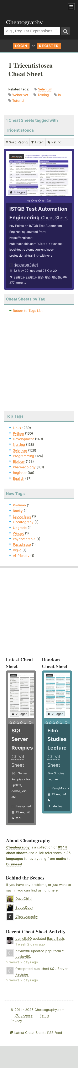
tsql (18, 818)
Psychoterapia (24, 539)
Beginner (20, 473)
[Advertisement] (33, 7)
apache (19, 276)
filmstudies (55, 806)
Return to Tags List (28, 311)
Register (49, 46)
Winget (18, 533)
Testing (43, 95)
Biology (19, 461)
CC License (23, 1015)
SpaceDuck (24, 907)
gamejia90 (23, 938)
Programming (23, 456)
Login (21, 46)
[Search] (65, 31)
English (18, 478)
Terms (44, 1015)
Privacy (16, 1021)
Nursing (19, 444)
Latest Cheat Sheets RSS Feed (37, 1033)
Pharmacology (24, 467)
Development (23, 439)
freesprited (23, 806)
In (59, 95)
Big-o (17, 550)
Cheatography (18, 847)
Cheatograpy (23, 522)
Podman (19, 505)
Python (18, 433)
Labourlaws (22, 516)
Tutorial (18, 101)
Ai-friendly (21, 556)
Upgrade (20, 528)
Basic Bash (55, 938)
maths (61, 859)
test (40, 276)
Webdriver (20, 95)
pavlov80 (22, 951)
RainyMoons (60, 788)
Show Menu (71, 6)
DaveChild (23, 898)
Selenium (45, 89)
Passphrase (22, 544)
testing (57, 276)
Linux (17, 428)
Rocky (18, 511)
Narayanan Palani (26, 264)
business (13, 864)
